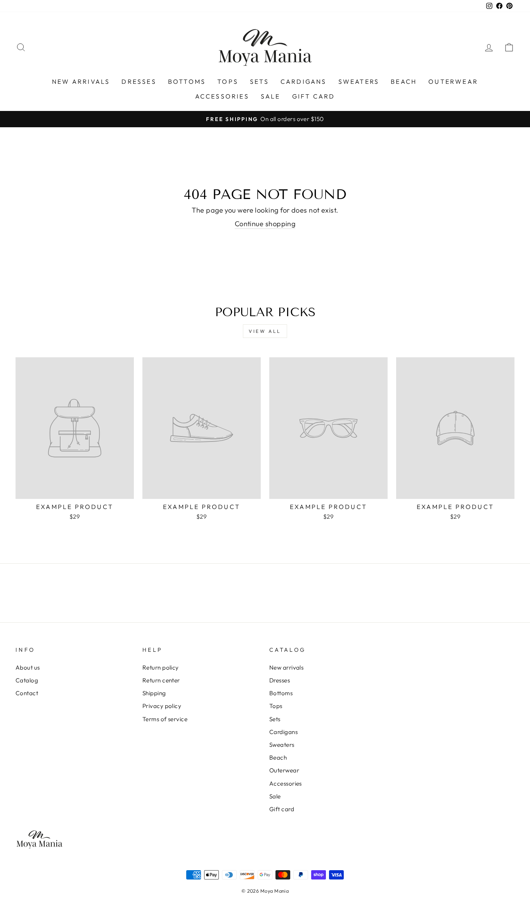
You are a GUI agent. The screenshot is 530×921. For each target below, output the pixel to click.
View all (265, 331)
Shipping (154, 693)
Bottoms (187, 81)
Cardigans (304, 81)
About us (28, 667)
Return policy (160, 667)
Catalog (27, 680)
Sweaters (358, 81)
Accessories (222, 96)
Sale (271, 96)
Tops (227, 81)
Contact (27, 693)
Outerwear (453, 81)
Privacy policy (161, 706)
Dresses (138, 81)
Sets (259, 81)
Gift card (313, 96)
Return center (161, 680)
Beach (404, 81)
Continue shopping (265, 223)
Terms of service (164, 719)
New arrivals (81, 81)
